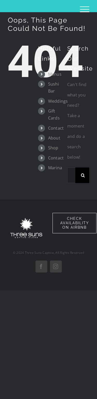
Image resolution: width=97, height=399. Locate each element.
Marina (55, 168)
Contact (56, 128)
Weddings (58, 101)
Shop (53, 148)
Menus (55, 74)
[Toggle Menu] (84, 9)
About (54, 138)
